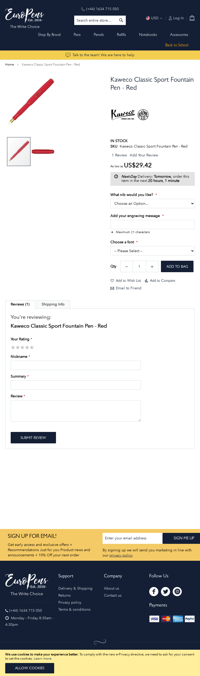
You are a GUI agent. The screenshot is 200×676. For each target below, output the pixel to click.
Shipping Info (53, 304)
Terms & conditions (74, 609)
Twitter (165, 591)
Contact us (112, 595)
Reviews (19, 304)
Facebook (153, 591)
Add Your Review (144, 155)
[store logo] (24, 18)
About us (111, 588)
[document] (100, 662)
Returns (64, 595)
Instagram (177, 591)
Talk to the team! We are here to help (103, 55)
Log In (178, 18)
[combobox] (100, 20)
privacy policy (121, 555)
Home (9, 64)
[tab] (20, 304)
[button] (43, 151)
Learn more (42, 658)
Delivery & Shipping (75, 588)
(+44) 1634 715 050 (102, 9)
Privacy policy (70, 602)
